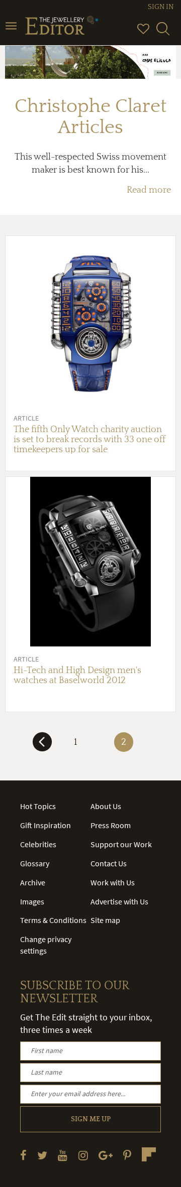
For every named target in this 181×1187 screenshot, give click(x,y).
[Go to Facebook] (23, 1155)
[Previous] (42, 745)
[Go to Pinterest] (127, 1155)
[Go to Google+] (106, 1155)
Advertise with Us (119, 901)
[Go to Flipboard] (149, 1154)
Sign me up (91, 1119)
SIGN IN (160, 7)
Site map (105, 920)
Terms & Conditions (53, 920)
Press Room (110, 825)
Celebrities (38, 844)
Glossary (34, 863)
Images (32, 901)
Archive (32, 882)
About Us (105, 806)
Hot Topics (38, 806)
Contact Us (108, 863)
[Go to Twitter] (42, 1155)
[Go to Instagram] (83, 1155)
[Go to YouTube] (62, 1155)
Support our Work (121, 844)
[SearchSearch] (162, 33)
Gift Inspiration (45, 825)
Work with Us (112, 882)
